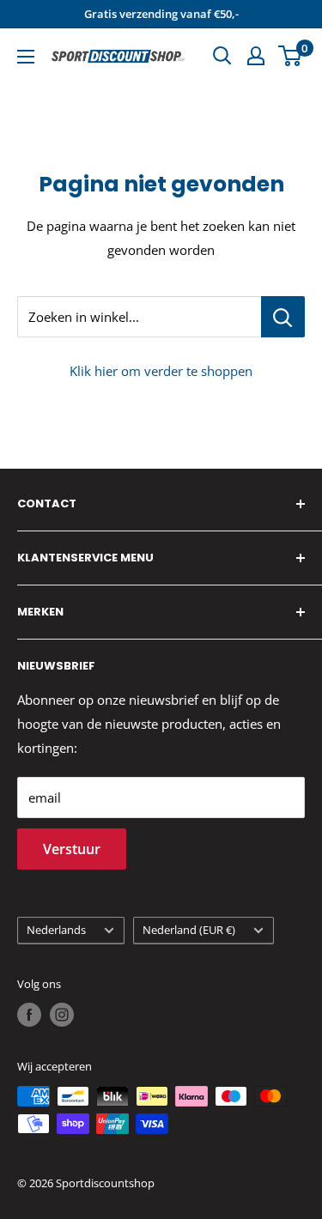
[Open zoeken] (222, 55)
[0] (290, 55)
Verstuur (71, 849)
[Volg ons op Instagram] (62, 1015)
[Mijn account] (255, 55)
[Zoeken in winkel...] (283, 316)
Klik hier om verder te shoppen (161, 370)
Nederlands (56, 929)
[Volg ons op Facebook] (29, 1015)
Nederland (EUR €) (189, 929)
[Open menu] (25, 57)
